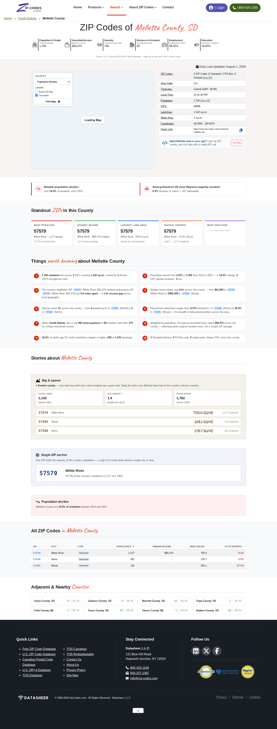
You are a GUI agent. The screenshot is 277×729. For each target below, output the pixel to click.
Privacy (221, 697)
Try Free (237, 143)
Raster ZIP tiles (46, 91)
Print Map (51, 101)
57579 (40, 231)
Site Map (72, 675)
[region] (92, 120)
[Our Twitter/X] (206, 650)
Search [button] (115, 7)
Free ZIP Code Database (39, 649)
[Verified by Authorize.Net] (206, 671)
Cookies (255, 697)
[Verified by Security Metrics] (228, 671)
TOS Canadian (77, 649)
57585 (186, 293)
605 (196, 83)
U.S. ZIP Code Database (39, 654)
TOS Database (32, 675)
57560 (49, 312)
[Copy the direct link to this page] (241, 130)
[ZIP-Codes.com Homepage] (28, 7)
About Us (73, 664)
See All (207, 77)
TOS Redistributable (80, 654)
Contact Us (74, 659)
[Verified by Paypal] (248, 671)
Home (77, 7)
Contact (168, 7)
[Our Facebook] (216, 650)
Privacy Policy (76, 670)
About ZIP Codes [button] (141, 7)
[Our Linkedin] (195, 650)
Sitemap (237, 697)
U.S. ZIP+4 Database (36, 670)
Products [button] (94, 7)
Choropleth (44, 95)
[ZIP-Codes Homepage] (33, 697)
